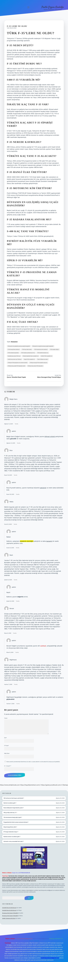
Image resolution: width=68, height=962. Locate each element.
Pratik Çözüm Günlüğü (53, 7)
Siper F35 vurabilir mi (29, 359)
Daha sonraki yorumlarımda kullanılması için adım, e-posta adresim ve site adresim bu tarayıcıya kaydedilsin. (33, 761)
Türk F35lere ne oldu (42, 359)
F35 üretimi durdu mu (42, 352)
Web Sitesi (6, 753)
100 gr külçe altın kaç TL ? (10, 812)
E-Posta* (6, 745)
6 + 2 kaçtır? (7, 766)
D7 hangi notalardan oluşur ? (11, 831)
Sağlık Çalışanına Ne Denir (8, 918)
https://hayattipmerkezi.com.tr (30, 785)
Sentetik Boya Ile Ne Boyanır (9, 907)
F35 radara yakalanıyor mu (28, 352)
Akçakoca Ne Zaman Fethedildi (10, 913)
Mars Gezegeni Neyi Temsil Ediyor (49, 377)
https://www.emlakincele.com (10, 785)
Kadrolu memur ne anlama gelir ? (12, 836)
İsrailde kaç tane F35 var (14, 356)
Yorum (5, 718)
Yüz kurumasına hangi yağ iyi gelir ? (13, 817)
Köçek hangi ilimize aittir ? (10, 827)
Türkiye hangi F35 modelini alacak (38, 362)
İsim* (5, 737)
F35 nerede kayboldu (13, 352)
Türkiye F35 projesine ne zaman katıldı (17, 362)
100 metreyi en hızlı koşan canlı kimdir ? (14, 798)
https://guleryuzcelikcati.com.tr (51, 785)
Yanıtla (16, 423)
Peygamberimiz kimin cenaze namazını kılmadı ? (16, 822)
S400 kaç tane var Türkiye (14, 359)
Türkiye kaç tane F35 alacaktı (35, 366)
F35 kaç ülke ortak (27, 349)
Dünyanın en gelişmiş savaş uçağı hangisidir (19, 346)
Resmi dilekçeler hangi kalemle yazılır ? (14, 807)
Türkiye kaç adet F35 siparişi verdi (16, 366)
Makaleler (14, 342)
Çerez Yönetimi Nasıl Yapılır (16, 377)
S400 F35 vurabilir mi (46, 356)
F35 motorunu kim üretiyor (40, 349)
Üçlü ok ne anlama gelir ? (10, 803)
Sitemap (65, 785)
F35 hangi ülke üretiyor (13, 349)
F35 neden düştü (54, 349)
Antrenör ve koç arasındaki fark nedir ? (14, 841)
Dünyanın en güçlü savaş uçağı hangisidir (43, 346)
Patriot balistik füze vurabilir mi (30, 356)
